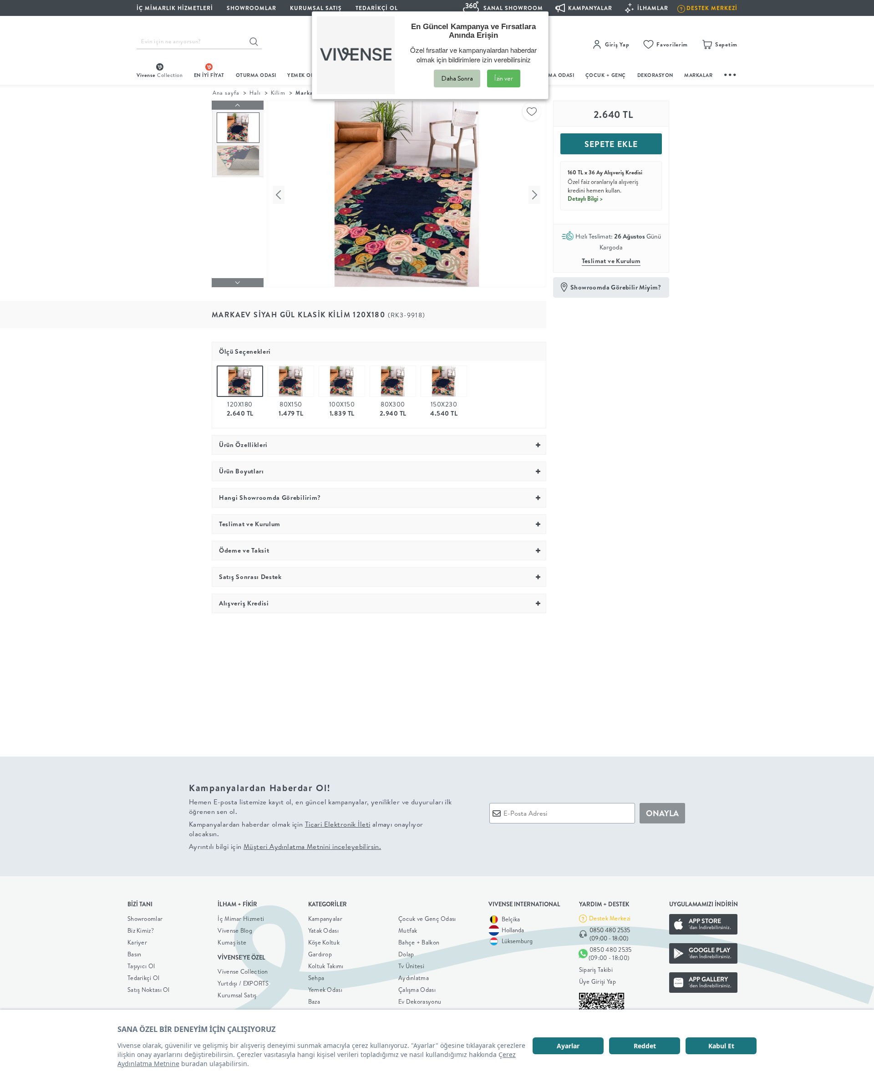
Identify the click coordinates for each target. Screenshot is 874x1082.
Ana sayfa (226, 93)
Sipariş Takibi (596, 969)
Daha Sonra (457, 78)
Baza (314, 1001)
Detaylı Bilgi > (585, 198)
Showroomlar (145, 918)
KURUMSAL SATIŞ (316, 8)
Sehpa (316, 978)
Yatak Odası (323, 930)
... (730, 73)
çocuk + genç (605, 75)
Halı (255, 93)
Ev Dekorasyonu (419, 1001)
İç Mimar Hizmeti (241, 918)
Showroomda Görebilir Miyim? (615, 287)
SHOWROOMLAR (251, 8)
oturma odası (256, 75)
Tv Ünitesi (411, 966)
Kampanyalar (325, 918)
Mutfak (407, 930)
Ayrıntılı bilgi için (285, 846)
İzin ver (503, 78)
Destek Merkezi (609, 918)
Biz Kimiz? (140, 930)
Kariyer (137, 942)
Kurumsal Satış (237, 995)
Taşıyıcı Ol (141, 966)
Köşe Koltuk (324, 942)
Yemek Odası (325, 989)
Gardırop (320, 954)
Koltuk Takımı (326, 966)
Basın (134, 954)
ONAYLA (662, 813)
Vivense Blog (235, 930)
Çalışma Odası (417, 989)
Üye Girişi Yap (597, 981)
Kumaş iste (232, 942)
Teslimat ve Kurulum (611, 260)
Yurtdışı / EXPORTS (243, 983)
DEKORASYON (655, 75)
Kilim (278, 93)
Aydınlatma (413, 978)
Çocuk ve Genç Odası (427, 918)
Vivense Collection (243, 971)
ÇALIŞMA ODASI (554, 75)
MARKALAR (698, 75)
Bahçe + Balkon (418, 942)
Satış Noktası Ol (148, 989)
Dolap (406, 954)
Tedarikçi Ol (377, 8)
